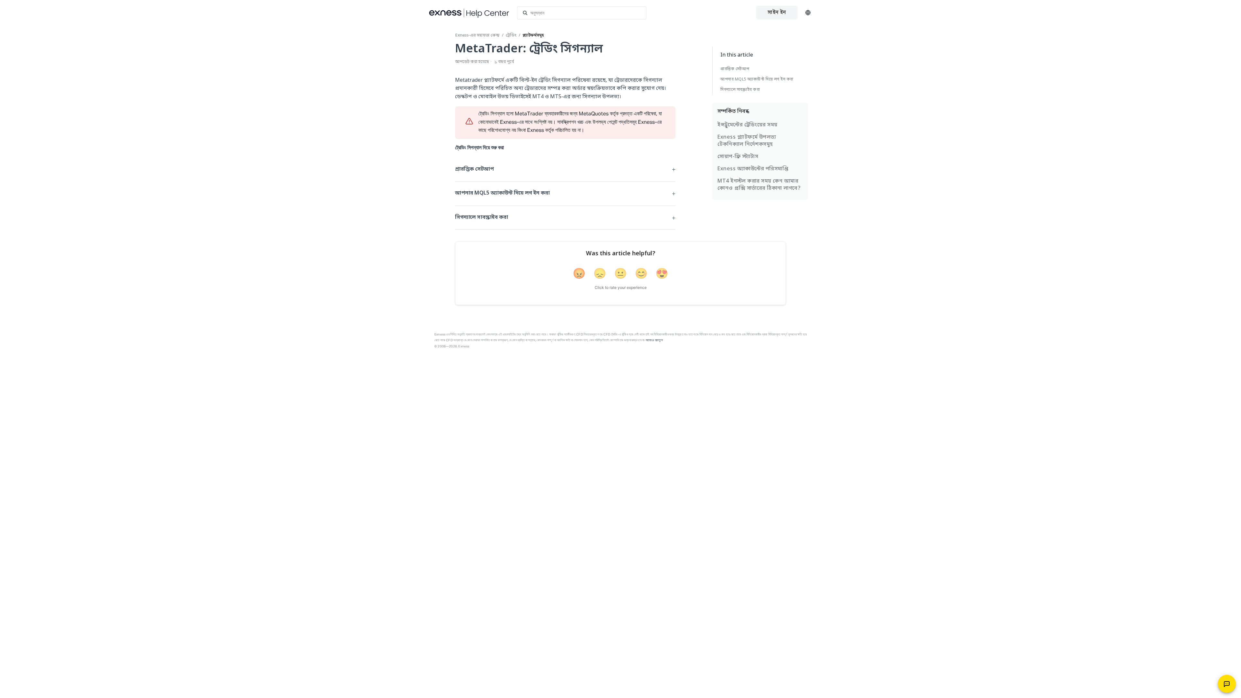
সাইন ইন (777, 12)
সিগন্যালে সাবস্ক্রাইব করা (740, 89)
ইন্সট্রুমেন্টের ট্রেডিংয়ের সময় (747, 125)
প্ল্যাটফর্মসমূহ (533, 35)
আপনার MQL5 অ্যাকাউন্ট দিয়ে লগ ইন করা (756, 79)
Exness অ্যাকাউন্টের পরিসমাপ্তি (752, 169)
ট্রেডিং (511, 35)
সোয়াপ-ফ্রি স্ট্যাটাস (737, 156)
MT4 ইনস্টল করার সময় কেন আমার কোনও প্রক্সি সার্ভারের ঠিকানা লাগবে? (759, 185)
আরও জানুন (654, 340)
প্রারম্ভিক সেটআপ (734, 69)
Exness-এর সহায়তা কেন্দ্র (477, 35)
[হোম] (469, 12)
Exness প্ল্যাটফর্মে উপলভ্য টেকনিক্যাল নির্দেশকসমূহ (746, 141)
